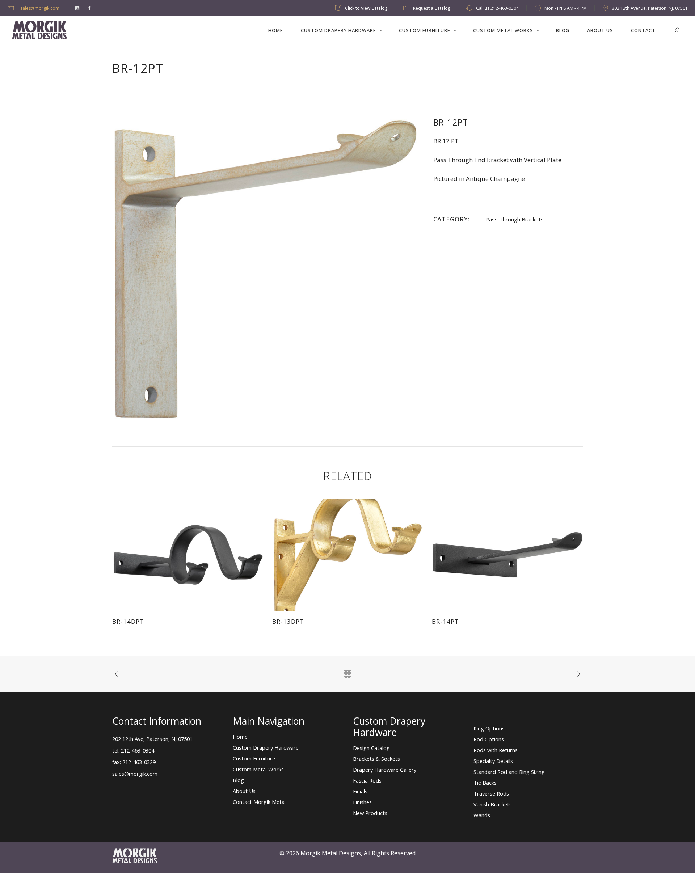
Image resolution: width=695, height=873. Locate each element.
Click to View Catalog (366, 8)
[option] (265, 268)
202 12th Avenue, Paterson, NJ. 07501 (650, 8)
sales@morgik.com (39, 8)
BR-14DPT (128, 621)
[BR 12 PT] (265, 268)
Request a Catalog (431, 8)
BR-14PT (445, 621)
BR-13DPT (288, 621)
